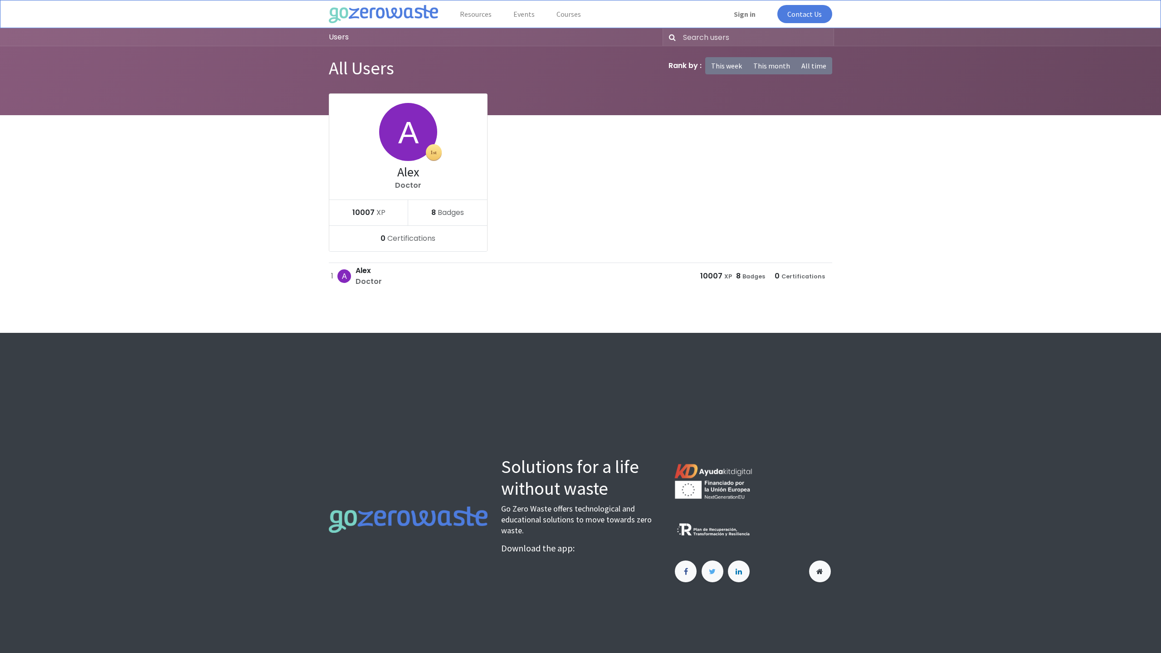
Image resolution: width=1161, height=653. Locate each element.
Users (339, 37)
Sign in (745, 14)
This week (726, 65)
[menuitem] (475, 14)
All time (813, 65)
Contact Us (804, 14)
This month (771, 65)
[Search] (670, 37)
